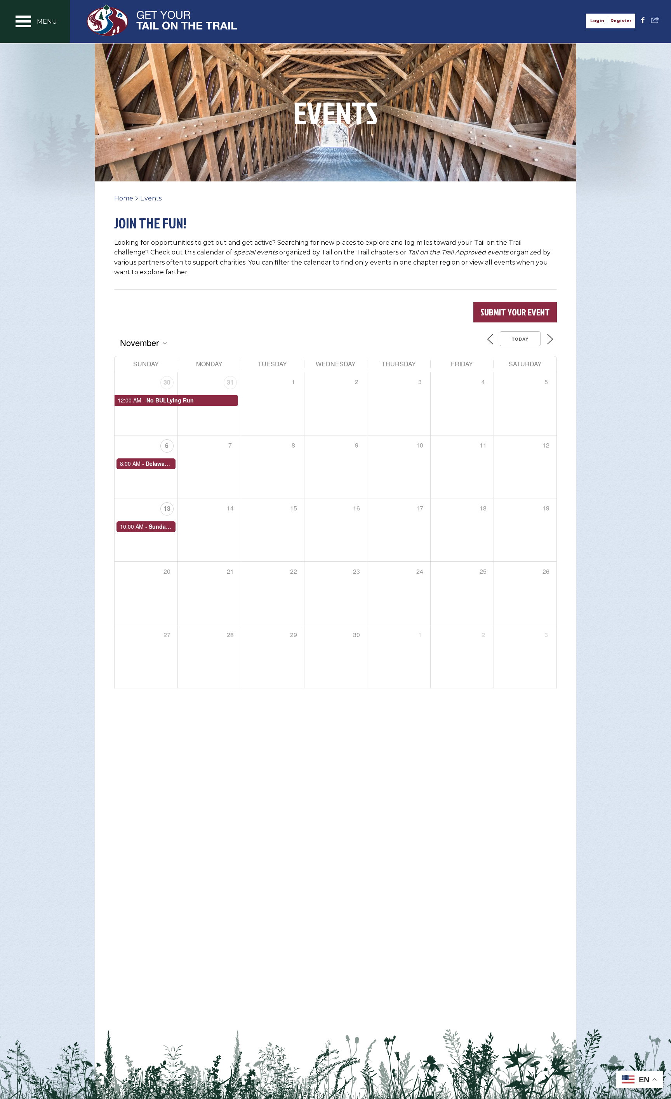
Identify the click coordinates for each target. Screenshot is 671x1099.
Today (520, 339)
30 (166, 382)
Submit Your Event (515, 312)
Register (620, 20)
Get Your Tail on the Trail (162, 20)
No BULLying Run (170, 400)
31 (230, 382)
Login (597, 20)
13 (166, 508)
